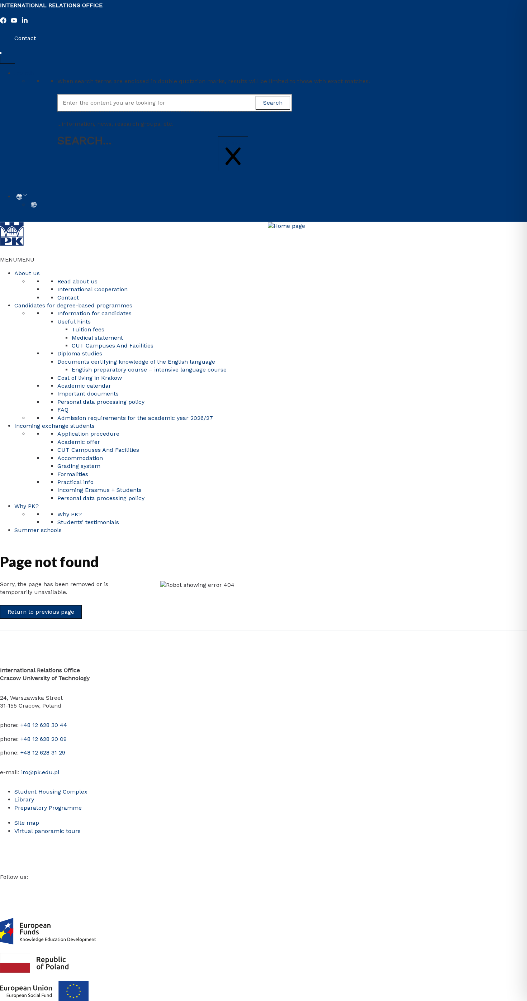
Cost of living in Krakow (89, 377)
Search (24, 73)
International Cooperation (92, 289)
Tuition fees (88, 329)
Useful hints (74, 321)
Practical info (75, 482)
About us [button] (27, 273)
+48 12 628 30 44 (43, 725)
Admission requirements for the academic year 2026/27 (135, 418)
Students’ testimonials (88, 522)
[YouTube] (14, 21)
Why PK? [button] (26, 506)
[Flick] (46, 886)
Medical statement (97, 337)
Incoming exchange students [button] (54, 425)
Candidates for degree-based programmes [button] (73, 305)
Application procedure (88, 433)
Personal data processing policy (100, 401)
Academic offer (78, 442)
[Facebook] (3, 21)
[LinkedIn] (35, 886)
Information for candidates (94, 313)
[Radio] (68, 886)
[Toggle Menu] (7, 60)
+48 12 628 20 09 (43, 739)
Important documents (88, 393)
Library (24, 799)
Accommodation (80, 458)
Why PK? (69, 514)
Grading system (78, 466)
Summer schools (38, 530)
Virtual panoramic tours (47, 831)
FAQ (62, 409)
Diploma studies (79, 353)
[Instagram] (25, 886)
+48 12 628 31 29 (42, 752)
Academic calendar (84, 385)
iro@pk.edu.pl (40, 772)
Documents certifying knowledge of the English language (136, 361)
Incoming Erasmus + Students (99, 490)
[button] (17, 259)
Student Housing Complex (50, 791)
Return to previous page (41, 611)
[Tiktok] (57, 886)
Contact (25, 38)
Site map (26, 822)
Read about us (77, 281)
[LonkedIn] (25, 21)
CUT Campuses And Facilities (112, 345)
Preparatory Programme (48, 807)
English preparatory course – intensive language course (149, 369)
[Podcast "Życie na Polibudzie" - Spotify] (78, 886)
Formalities (72, 474)
